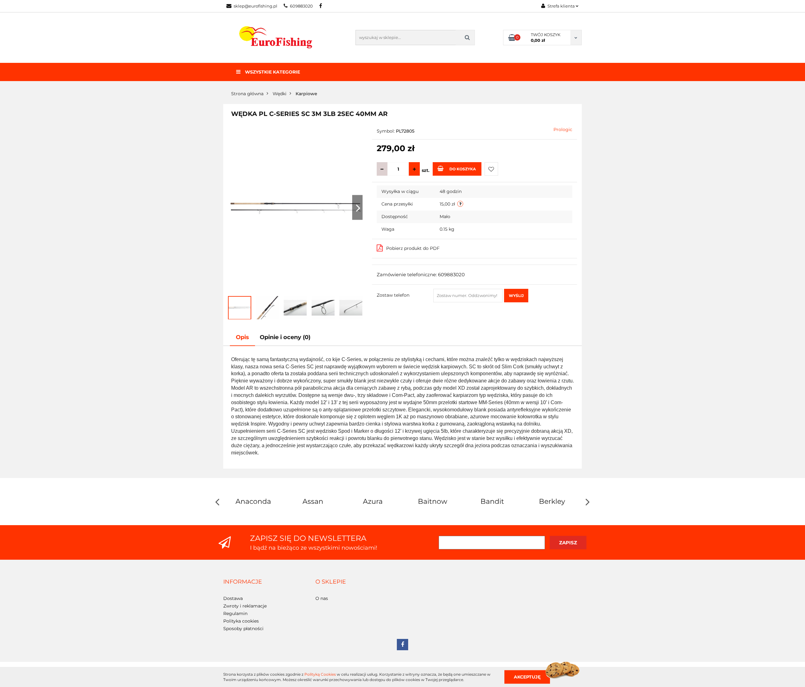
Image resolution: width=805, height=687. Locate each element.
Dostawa (233, 598)
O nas (321, 598)
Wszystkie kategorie (272, 72)
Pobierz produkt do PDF (413, 248)
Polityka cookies (241, 621)
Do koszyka (462, 169)
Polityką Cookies (320, 674)
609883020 (301, 5)
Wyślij (516, 295)
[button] (242, 582)
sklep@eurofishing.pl (255, 5)
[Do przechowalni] (491, 169)
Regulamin (235, 613)
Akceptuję (527, 676)
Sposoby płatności (243, 628)
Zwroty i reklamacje (245, 606)
